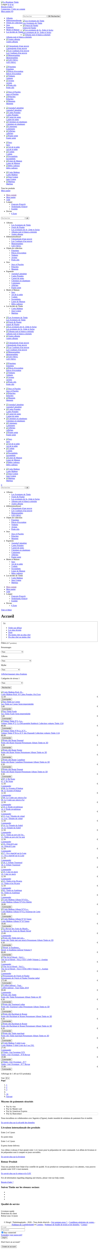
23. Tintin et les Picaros (10, 883)
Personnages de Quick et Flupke (14, 978)
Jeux (8, 25)
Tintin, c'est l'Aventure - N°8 (13, 1055)
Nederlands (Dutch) (19, 207)
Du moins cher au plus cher (19, 635)
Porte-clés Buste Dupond (11, 743)
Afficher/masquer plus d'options (14, 674)
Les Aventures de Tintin (21, 225)
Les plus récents (14, 630)
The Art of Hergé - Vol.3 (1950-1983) (16, 969)
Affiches (14, 285)
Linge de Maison (18, 301)
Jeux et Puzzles (17, 264)
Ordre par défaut (15, 628)
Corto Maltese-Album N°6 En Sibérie (16, 902)
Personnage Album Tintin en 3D (35, 743)
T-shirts (14, 297)
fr (8, 4)
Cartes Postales (17, 276)
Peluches (15, 267)
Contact (84, 1224)
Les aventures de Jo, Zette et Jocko (25, 230)
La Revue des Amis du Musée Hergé (16, 931)
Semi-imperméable (26, 704)
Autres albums (17, 234)
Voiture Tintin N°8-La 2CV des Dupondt (18, 733)
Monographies (17, 243)
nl (10, 4)
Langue (4, 4)
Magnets (14, 269)
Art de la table (17, 295)
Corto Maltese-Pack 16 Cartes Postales (17, 694)
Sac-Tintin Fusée (8, 714)
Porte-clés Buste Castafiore (12, 762)
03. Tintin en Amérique (10, 893)
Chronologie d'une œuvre (21, 239)
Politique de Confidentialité (23, 1224)
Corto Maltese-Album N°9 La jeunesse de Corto (20, 912)
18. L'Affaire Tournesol (10, 865)
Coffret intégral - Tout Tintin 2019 (15, 988)
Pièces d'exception (18, 253)
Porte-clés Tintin (8, 997)
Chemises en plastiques (20, 281)
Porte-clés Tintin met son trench (14, 940)
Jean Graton (16, 311)
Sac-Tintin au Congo (9, 704)
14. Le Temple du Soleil (11, 828)
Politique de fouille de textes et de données (62, 1224)
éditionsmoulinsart (13, 20)
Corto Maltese (17, 308)
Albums (9, 18)
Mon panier (5, 191)
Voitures (14, 255)
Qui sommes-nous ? (59, 1222)
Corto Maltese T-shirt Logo (12, 1045)
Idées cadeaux (17, 304)
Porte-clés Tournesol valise (12, 1007)
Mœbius (14, 313)
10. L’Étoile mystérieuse (11, 809)
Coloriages (15, 283)
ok (27, 218)
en (13, 4)
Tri (4, 623)
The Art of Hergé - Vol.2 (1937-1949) (16, 959)
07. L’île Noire (7, 781)
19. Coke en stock (8, 874)
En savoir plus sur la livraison (13, 1157)
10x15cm (37, 694)
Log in (4, 1237)
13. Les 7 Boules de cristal (12, 818)
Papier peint (16, 288)
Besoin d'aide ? (7, 7)
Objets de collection (14, 23)
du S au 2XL (29, 1045)
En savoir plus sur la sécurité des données (18, 1122)
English (14, 209)
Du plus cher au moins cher (19, 637)
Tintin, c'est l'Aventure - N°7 (13, 1064)
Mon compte (11, 195)
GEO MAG (16, 246)
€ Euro (14, 213)
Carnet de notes (17, 278)
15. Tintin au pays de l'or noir (13, 837)
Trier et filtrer (6, 610)
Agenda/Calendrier (19, 274)
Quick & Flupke (18, 227)
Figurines (15, 250)
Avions (14, 257)
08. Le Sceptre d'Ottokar (11, 791)
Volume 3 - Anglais (40, 969)
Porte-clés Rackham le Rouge (13, 1016)
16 (7, 1094)
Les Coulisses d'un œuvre (21, 241)
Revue (27, 1055)
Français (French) (18, 204)
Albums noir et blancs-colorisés (24, 232)
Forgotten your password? (11, 1235)
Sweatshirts (16, 299)
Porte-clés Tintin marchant (12, 1036)
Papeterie (10, 27)
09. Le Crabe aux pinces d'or (12, 800)
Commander (6, 699)
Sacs (13, 292)
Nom (10, 632)
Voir (3, 1078)
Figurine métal (34, 978)
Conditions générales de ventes (81, 1222)
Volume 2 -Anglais (40, 959)
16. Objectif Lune (8, 846)
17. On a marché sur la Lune (12, 855)
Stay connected (10, 1232)
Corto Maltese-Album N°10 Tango (15, 921)
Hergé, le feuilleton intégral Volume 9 (16, 950)
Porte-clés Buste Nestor (11, 752)
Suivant (9, 1096)
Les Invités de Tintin (14, 32)
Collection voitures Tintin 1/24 (51, 723)
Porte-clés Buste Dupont (11, 772)
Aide (8, 200)
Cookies (40, 1224)
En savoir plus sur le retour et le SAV (16, 1173)
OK (54, 16)
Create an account (9, 1247)
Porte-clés (15, 260)
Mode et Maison (12, 30)
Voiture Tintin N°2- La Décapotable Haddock (20, 723)
